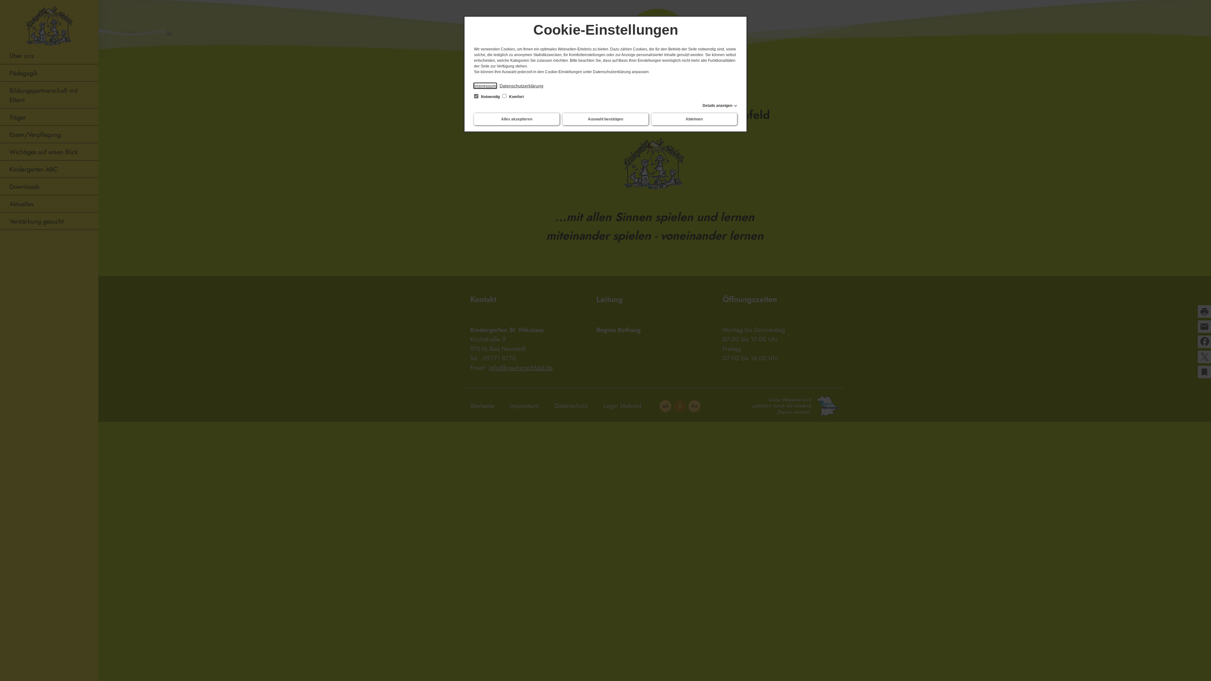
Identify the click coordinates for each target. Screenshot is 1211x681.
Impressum (485, 85)
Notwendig (490, 97)
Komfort (516, 97)
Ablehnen (694, 119)
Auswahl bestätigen (605, 119)
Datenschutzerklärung (521, 85)
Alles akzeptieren (516, 119)
